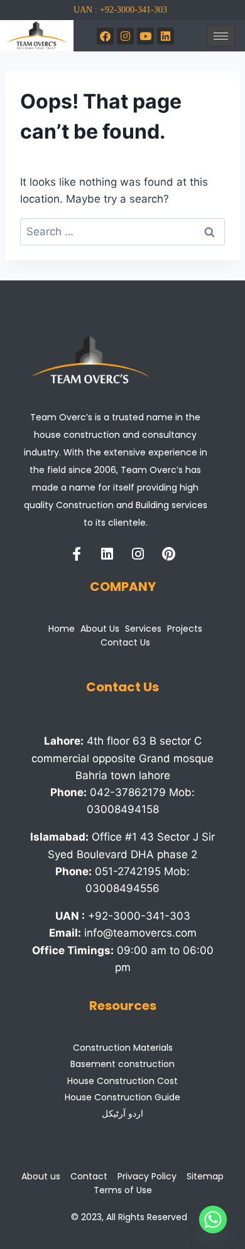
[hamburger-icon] (221, 36)
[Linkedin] (107, 554)
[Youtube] (145, 36)
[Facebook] (105, 36)
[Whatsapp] (213, 1219)
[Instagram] (125, 36)
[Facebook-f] (76, 554)
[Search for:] (122, 231)
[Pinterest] (169, 554)
